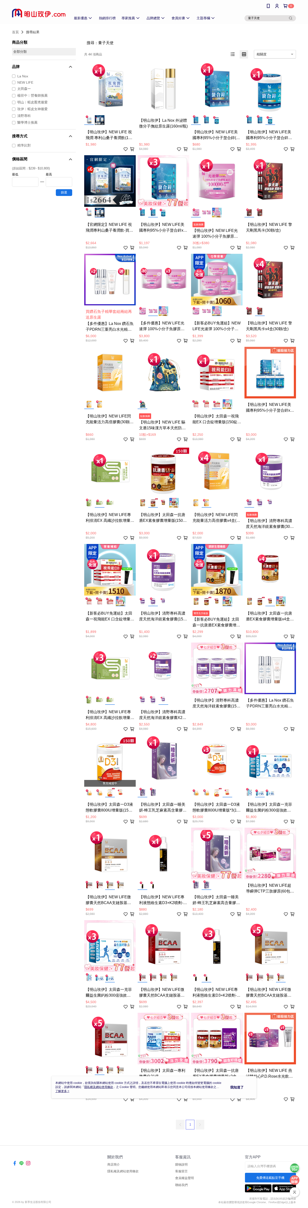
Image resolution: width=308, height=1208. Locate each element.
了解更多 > (62, 1091)
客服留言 (181, 1171)
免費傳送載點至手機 (270, 1178)
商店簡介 (113, 1164)
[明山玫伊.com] (38, 12)
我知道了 (237, 1087)
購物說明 (181, 1164)
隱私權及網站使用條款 (123, 1171)
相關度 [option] (262, 54)
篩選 (64, 192)
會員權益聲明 (184, 1178)
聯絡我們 (181, 1185)
